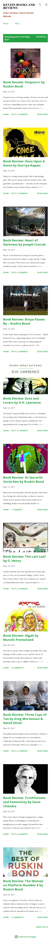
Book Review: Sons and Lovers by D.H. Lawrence (22, 400)
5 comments (17, 917)
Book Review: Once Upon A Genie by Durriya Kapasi (24, 163)
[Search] (40, 4)
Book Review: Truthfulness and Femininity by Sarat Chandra (24, 802)
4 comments (17, 667)
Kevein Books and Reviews (19, 6)
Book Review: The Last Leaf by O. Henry (24, 558)
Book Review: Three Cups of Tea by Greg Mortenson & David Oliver (25, 718)
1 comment (17, 509)
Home (5, 23)
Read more (42, 114)
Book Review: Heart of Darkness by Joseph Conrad (24, 242)
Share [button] (6, 114)
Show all (41, 36)
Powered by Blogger (27, 936)
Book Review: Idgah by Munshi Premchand (20, 637)
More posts (42, 927)
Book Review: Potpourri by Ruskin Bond (24, 84)
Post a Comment (19, 114)
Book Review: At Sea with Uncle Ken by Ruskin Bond (23, 479)
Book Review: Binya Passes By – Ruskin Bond (24, 321)
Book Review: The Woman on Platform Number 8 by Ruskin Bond (23, 885)
